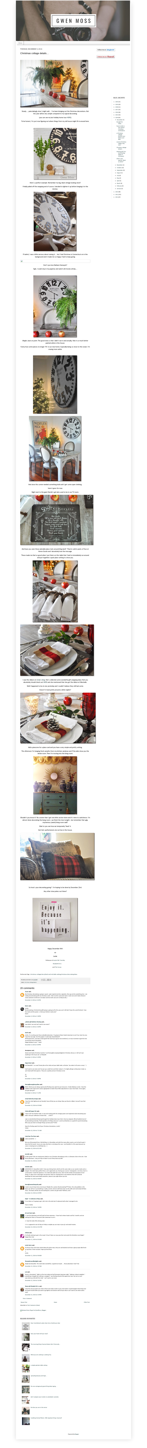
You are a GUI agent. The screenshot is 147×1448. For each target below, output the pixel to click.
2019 (116, 104)
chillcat (27, 1232)
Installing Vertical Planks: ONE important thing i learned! (46, 1418)
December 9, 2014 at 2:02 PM (33, 1000)
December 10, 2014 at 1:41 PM (33, 1161)
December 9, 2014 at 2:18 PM (33, 1016)
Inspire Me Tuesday (59, 960)
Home (20, 43)
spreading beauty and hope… (39, 1376)
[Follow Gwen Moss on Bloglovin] (106, 51)
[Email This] (42, 980)
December (120, 120)
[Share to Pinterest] (50, 980)
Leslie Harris (28, 1245)
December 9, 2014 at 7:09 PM (33, 1078)
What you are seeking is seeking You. (41, 1354)
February (119, 186)
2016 (116, 112)
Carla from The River (30, 1136)
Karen (26, 1006)
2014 (116, 117)
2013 (116, 192)
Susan (26, 991)
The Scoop (58, 967)
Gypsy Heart (28, 1063)
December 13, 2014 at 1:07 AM (33, 1266)
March (119, 183)
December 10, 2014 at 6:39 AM (33, 1105)
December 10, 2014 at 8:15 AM (33, 1148)
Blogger (77, 1434)
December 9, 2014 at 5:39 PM (33, 1057)
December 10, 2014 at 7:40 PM (33, 1207)
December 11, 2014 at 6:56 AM (33, 1239)
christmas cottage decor (37, 974)
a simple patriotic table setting (39, 1365)
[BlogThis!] (44, 980)
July (118, 175)
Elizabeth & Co (57, 963)
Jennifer (27, 1154)
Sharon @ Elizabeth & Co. (32, 1286)
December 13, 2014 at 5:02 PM (33, 1280)
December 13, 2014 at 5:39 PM (33, 1294)
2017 (116, 109)
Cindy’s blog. (41, 680)
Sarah (26, 1032)
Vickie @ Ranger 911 (30, 1111)
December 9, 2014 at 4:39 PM (33, 1044)
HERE (69, 118)
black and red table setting (53, 974)
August (119, 173)
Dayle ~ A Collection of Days (32, 1199)
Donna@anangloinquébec (32, 1084)
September (120, 170)
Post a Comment (27, 1298)
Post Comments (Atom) (33, 1305)
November (120, 165)
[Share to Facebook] (48, 980)
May (118, 178)
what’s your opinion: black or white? (121, 160)
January (119, 188)
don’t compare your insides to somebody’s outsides (45, 1397)
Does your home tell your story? (39, 1333)
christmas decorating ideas (69, 974)
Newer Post (24, 1302)
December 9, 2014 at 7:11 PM (33, 1093)
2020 (116, 102)
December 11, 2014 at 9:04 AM (33, 1255)
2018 (116, 107)
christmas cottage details (31, 982)
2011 (116, 197)
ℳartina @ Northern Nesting (33, 1022)
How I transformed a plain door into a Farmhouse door (45, 1323)
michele (27, 1166)
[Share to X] (46, 980)
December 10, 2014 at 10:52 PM (33, 1227)
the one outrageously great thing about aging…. (44, 1386)
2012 (116, 194)
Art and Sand (28, 1213)
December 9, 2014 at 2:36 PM (33, 1027)
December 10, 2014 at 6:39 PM (33, 1193)
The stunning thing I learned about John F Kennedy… (45, 1344)
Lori (26, 1272)
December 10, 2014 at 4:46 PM (33, 1178)
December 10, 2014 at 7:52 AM (33, 1130)
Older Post (87, 1302)
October (119, 167)
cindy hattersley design (31, 1098)
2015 (116, 115)
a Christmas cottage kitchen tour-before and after (121, 136)
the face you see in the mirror (39, 1407)
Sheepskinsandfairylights (32, 1261)
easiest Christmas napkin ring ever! (121, 143)
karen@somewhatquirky (32, 1184)
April (118, 181)
